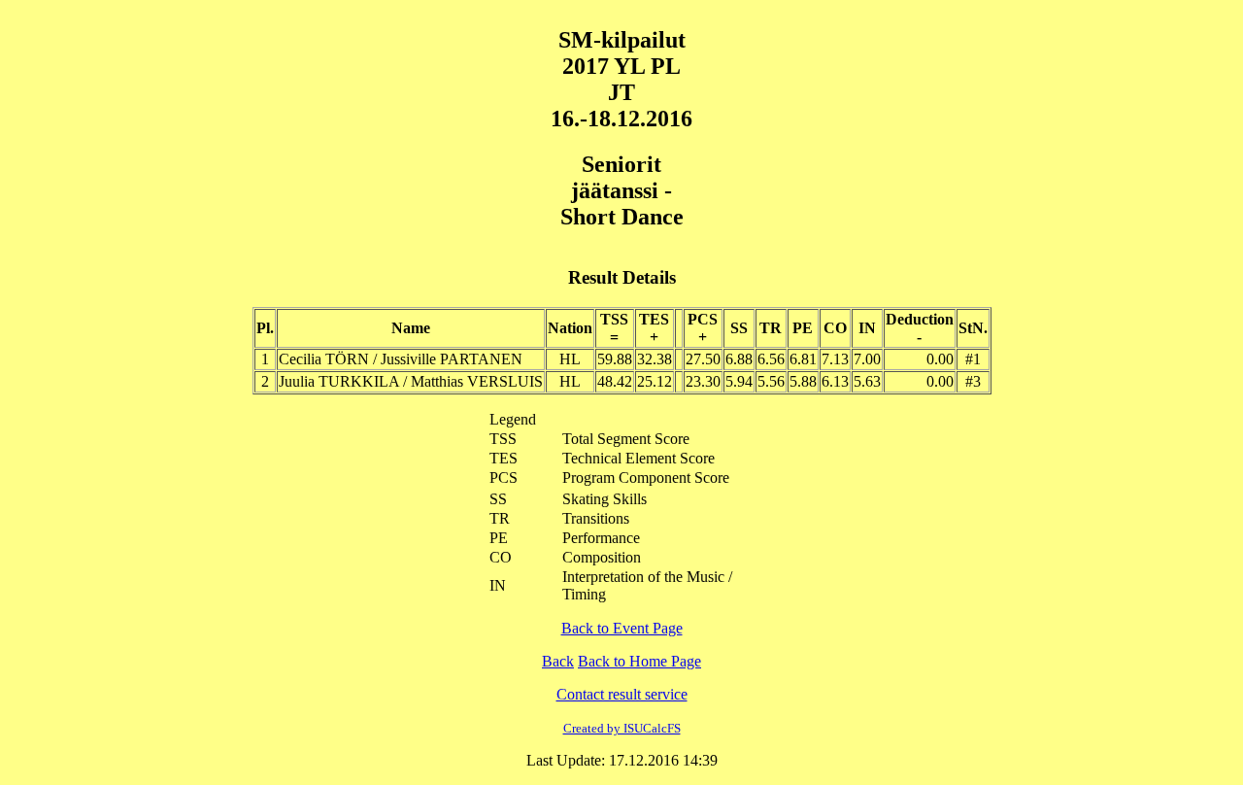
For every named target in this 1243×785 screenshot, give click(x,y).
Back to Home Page (639, 661)
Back (558, 661)
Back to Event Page (622, 628)
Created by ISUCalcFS (622, 728)
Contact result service (622, 694)
